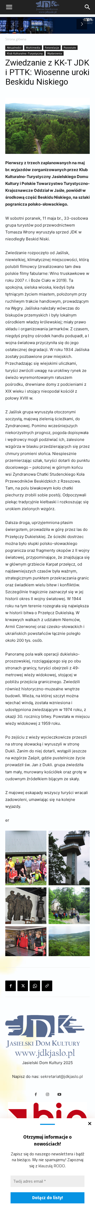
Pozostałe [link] (70, 47)
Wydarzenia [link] (54, 53)
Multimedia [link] (33, 47)
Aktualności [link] (14, 47)
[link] (87, 7)
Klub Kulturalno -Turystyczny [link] (25, 53)
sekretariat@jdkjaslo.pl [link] (61, 1076)
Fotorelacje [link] (52, 47)
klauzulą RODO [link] (52, 1166)
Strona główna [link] (15, 39)
